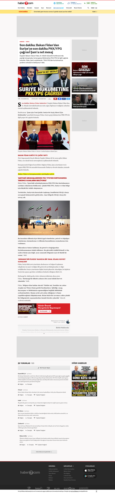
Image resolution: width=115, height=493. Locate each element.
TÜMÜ (94, 11)
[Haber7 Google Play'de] (90, 476)
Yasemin (83, 488)
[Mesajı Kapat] (96, 491)
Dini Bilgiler (67, 473)
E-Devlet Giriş (67, 475)
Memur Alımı (67, 471)
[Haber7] (25, 3)
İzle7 (69, 488)
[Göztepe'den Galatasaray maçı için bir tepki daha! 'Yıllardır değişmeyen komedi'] (84, 389)
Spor (42, 8)
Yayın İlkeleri (52, 473)
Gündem (29, 8)
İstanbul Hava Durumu (70, 480)
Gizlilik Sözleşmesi (54, 471)
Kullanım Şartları (53, 469)
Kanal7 (29, 488)
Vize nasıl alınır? (68, 478)
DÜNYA (27, 41)
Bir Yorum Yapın (45, 368)
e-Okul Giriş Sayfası (69, 469)
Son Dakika (21, 8)
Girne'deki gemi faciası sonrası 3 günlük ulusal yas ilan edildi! (53, 11)
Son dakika (25, 103)
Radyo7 (38, 488)
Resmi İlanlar (78, 8)
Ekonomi (48, 8)
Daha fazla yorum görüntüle (43, 451)
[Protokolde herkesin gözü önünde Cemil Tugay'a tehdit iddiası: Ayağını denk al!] (84, 373)
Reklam (51, 478)
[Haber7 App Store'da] (90, 470)
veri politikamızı (75, 491)
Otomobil (69, 8)
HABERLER (22, 41)
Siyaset (36, 8)
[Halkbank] (58, 8)
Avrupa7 (48, 488)
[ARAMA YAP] (88, 8)
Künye (50, 475)
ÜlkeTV (57, 488)
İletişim (51, 480)
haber (42, 103)
